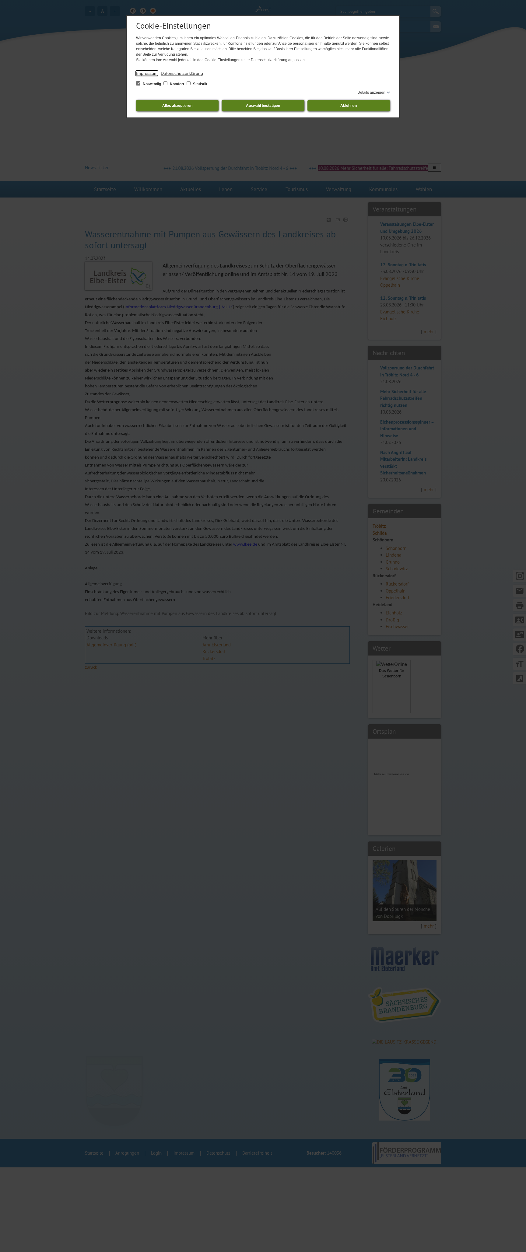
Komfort (177, 84)
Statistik (199, 84)
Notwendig (152, 84)
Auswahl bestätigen (263, 105)
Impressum (147, 73)
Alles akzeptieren (177, 105)
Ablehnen (348, 105)
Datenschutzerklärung (182, 73)
